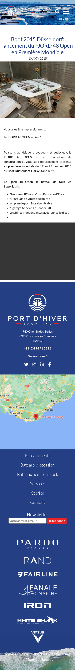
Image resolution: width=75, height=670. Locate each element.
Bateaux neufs (37, 455)
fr (60, 19)
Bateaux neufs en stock (37, 474)
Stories (37, 493)
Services (37, 483)
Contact (37, 502)
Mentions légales (39, 659)
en (67, 19)
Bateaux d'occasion (37, 464)
